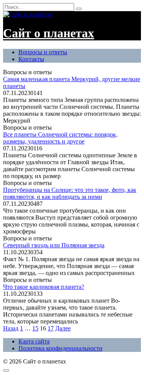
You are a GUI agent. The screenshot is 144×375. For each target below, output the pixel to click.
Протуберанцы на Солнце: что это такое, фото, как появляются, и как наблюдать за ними (69, 193)
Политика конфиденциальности (60, 348)
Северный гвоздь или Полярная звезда (53, 245)
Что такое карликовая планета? (43, 286)
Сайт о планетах (48, 33)
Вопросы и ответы (42, 52)
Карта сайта (34, 341)
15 (35, 328)
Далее (63, 328)
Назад (10, 328)
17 (51, 328)
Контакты (31, 59)
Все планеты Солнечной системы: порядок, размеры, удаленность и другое (60, 138)
